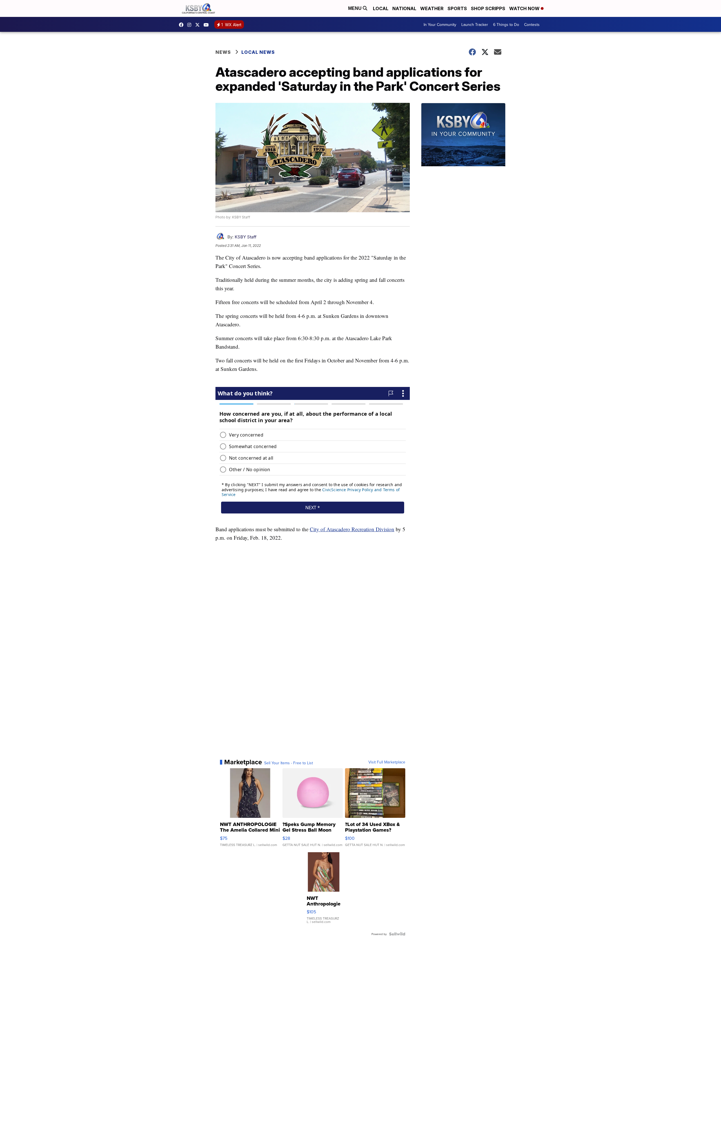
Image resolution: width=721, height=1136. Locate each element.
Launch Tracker (474, 24)
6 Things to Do (506, 24)
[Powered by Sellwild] (397, 934)
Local (380, 8)
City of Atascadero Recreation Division (352, 529)
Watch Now (525, 8)
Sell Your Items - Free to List (288, 763)
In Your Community (440, 24)
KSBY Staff (246, 237)
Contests (532, 24)
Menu (355, 8)
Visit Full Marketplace (386, 762)
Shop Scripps (488, 8)
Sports (457, 8)
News (223, 52)
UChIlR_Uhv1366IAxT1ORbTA (208, 25)
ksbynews (182, 25)
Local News (258, 52)
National (404, 8)
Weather (432, 8)
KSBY (198, 25)
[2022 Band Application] (312, 631)
